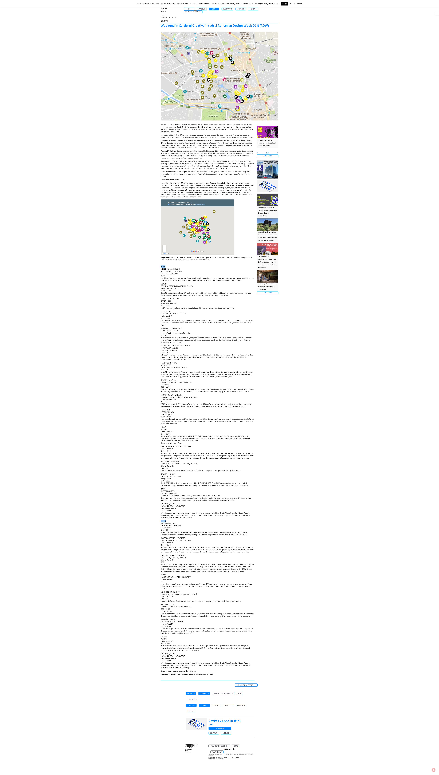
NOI (239, 693)
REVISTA (228, 705)
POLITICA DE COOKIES (219, 746)
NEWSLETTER (217, 752)
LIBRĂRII (226, 733)
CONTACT (241, 705)
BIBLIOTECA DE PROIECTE (223, 693)
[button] (437, 13)
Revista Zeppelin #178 (225, 721)
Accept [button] (284, 4)
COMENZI (213, 733)
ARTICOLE (193, 699)
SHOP (191, 711)
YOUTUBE (191, 705)
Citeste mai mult (295, 3)
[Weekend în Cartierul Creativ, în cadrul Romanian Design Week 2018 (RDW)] (219, 76)
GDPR (236, 746)
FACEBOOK (191, 693)
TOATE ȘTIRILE (267, 155)
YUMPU (204, 705)
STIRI (216, 705)
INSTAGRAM (204, 693)
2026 (211, 724)
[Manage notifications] (433, 770)
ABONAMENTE (219, 728)
